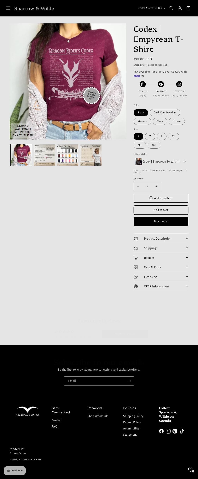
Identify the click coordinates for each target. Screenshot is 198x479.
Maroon (142, 121)
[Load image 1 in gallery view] (21, 155)
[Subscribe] (129, 381)
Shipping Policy (133, 416)
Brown (177, 121)
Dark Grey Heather (165, 112)
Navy (160, 121)
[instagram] (168, 431)
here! (137, 173)
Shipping (138, 65)
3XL (154, 145)
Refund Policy (132, 422)
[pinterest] (174, 431)
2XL (140, 145)
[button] (8, 8)
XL (173, 136)
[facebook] (161, 431)
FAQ (54, 426)
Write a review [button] (125, 334)
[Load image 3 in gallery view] (67, 155)
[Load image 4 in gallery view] (91, 155)
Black (141, 112)
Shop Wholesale (98, 416)
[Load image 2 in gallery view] (44, 155)
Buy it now (161, 221)
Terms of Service (18, 453)
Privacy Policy (16, 449)
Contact (57, 420)
